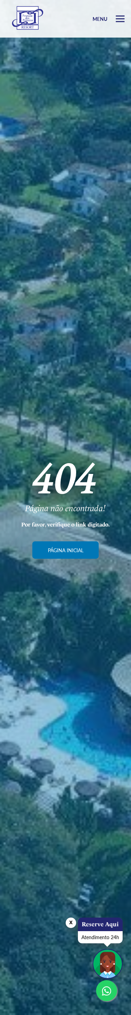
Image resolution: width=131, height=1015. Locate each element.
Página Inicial (65, 550)
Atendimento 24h (100, 937)
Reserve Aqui (100, 924)
